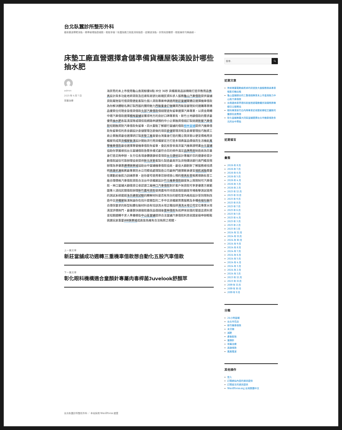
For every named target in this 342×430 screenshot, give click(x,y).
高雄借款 (232, 347)
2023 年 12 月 (234, 277)
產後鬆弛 (232, 336)
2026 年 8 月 (234, 165)
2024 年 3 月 (234, 266)
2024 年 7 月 (234, 251)
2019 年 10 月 (234, 288)
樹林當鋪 (189, 126)
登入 (229, 377)
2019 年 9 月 (233, 292)
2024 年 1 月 (234, 273)
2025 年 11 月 (234, 195)
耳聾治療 (68, 100)
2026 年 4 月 (234, 180)
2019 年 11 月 (234, 284)
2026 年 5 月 (234, 176)
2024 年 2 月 (234, 269)
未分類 (230, 329)
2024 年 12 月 (234, 232)
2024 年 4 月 (234, 262)
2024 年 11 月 (234, 236)
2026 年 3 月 (234, 183)
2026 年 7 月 (234, 169)
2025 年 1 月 (233, 228)
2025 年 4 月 (234, 217)
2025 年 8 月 (234, 202)
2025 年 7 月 (233, 206)
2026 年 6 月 (234, 172)
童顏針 (230, 340)
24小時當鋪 (233, 317)
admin (67, 90)
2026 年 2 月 (234, 187)
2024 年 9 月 (234, 243)
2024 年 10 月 (234, 239)
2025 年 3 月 (234, 221)
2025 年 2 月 (234, 225)
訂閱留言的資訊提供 (237, 384)
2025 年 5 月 (233, 213)
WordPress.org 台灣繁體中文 (243, 388)
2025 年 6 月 (234, 210)
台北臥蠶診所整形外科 (89, 27)
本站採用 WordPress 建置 (104, 413)
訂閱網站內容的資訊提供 (240, 380)
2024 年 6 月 (234, 254)
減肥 (229, 332)
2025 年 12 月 (234, 191)
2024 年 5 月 (234, 258)
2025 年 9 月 (234, 198)
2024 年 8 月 (234, 247)
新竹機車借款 (234, 325)
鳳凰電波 (232, 351)
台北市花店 (233, 321)
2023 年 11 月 (234, 281)
